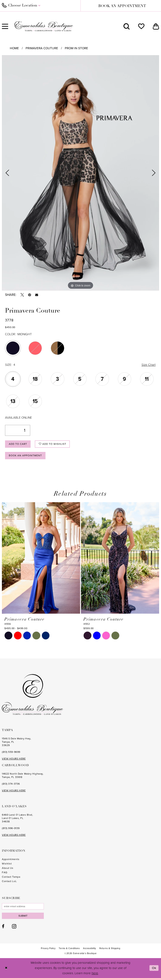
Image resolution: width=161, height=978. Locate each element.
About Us (7, 868)
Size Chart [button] (149, 364)
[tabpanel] (80, 172)
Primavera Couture (42, 48)
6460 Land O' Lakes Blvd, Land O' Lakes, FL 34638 (17, 818)
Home (14, 48)
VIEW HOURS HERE (14, 759)
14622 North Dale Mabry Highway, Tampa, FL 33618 (22, 775)
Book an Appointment (25, 455)
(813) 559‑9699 (11, 752)
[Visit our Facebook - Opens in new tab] (3, 926)
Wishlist (7, 863)
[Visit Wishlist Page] (141, 26)
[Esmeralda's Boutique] (43, 26)
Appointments (10, 859)
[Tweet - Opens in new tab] (22, 294)
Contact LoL (9, 881)
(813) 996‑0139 (11, 828)
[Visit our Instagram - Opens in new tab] (14, 926)
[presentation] (41, 558)
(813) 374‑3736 (11, 784)
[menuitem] (126, 26)
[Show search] (126, 26)
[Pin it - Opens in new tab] (29, 294)
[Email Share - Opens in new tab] (36, 295)
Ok (154, 968)
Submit (22, 916)
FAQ (4, 872)
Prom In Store (76, 48)
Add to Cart (18, 444)
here (95, 973)
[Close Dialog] (6, 968)
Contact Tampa (11, 877)
